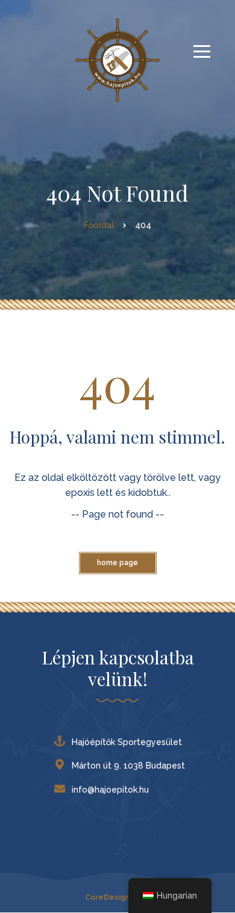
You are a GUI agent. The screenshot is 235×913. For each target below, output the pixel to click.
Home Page (117, 563)
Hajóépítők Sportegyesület (127, 742)
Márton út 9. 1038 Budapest (128, 765)
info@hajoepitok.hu (110, 789)
